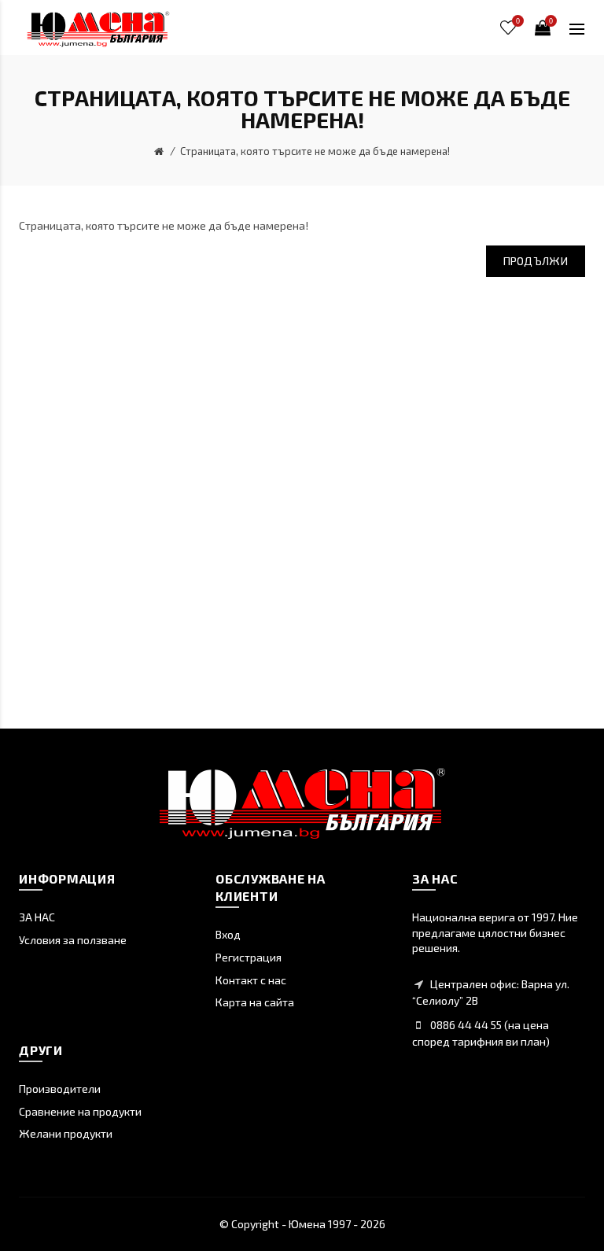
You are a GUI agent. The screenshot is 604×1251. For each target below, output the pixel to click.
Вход (228, 934)
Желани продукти (65, 1133)
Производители (60, 1088)
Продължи (535, 261)
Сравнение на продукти (80, 1111)
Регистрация (248, 957)
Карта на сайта (254, 1002)
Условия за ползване (73, 940)
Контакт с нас (250, 980)
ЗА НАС (37, 917)
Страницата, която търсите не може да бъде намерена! (315, 151)
